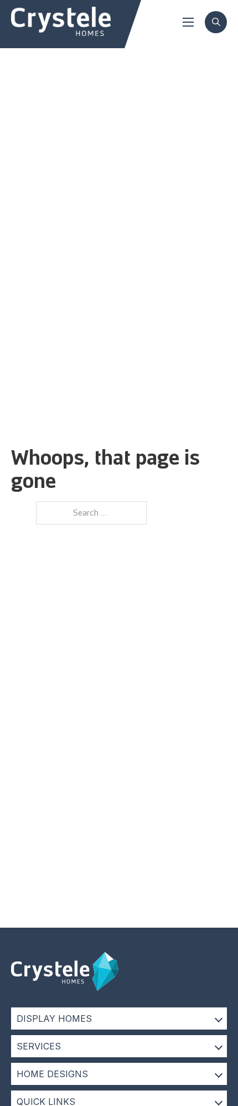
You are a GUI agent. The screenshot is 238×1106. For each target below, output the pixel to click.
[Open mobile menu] (188, 22)
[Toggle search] (216, 22)
